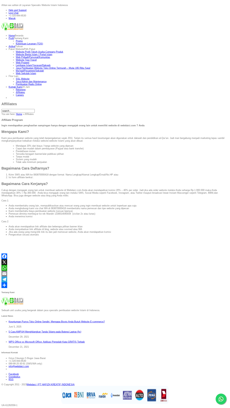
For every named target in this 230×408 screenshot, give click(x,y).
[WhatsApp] (115, 268)
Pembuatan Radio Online (29, 84)
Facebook (14, 374)
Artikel (12, 46)
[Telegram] (115, 279)
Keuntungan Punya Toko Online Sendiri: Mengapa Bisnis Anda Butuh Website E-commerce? (57, 321)
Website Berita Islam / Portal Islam (34, 54)
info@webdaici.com (19, 366)
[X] (115, 262)
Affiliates (20, 92)
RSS (11, 379)
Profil (11, 38)
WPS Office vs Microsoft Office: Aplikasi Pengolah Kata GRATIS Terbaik (47, 341)
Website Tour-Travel (26, 60)
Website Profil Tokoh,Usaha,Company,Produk (39, 51)
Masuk (12, 18)
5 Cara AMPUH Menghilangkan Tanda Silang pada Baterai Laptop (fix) (45, 331)
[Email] (115, 274)
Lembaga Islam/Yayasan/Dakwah (33, 65)
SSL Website (22, 78)
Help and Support (18, 10)
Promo (19, 41)
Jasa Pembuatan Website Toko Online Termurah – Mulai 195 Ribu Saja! (53, 68)
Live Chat (14, 13)
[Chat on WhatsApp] (221, 399)
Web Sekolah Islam (26, 73)
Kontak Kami (15, 87)
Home (12, 35)
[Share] (115, 285)
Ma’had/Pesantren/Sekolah (30, 70)
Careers (20, 95)
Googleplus (14, 376)
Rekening (21, 89)
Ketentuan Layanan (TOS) (29, 43)
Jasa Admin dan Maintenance (31, 81)
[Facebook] (115, 256)
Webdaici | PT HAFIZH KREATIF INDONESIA (51, 384)
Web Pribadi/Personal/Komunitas (33, 57)
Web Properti (22, 62)
